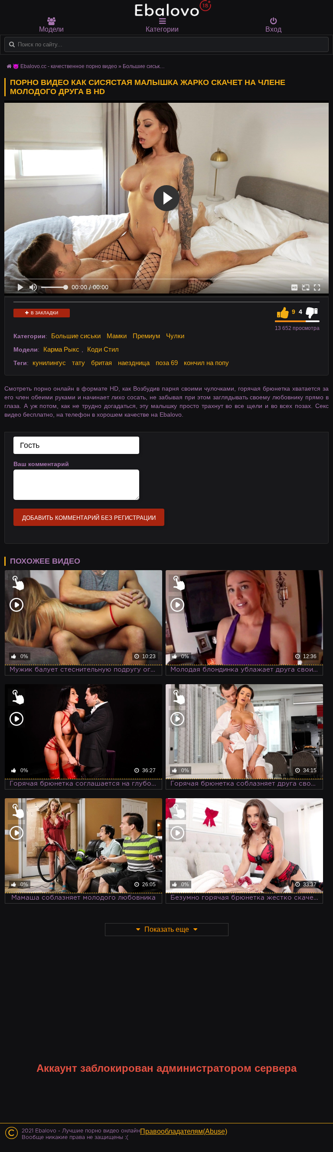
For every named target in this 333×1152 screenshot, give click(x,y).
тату (78, 362)
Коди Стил (103, 349)
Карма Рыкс (61, 349)
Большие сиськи (76, 335)
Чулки (175, 335)
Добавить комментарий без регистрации (89, 518)
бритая (101, 362)
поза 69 (167, 362)
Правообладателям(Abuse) (183, 1131)
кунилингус (49, 362)
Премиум (146, 335)
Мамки (117, 335)
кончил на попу (206, 362)
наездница (134, 362)
